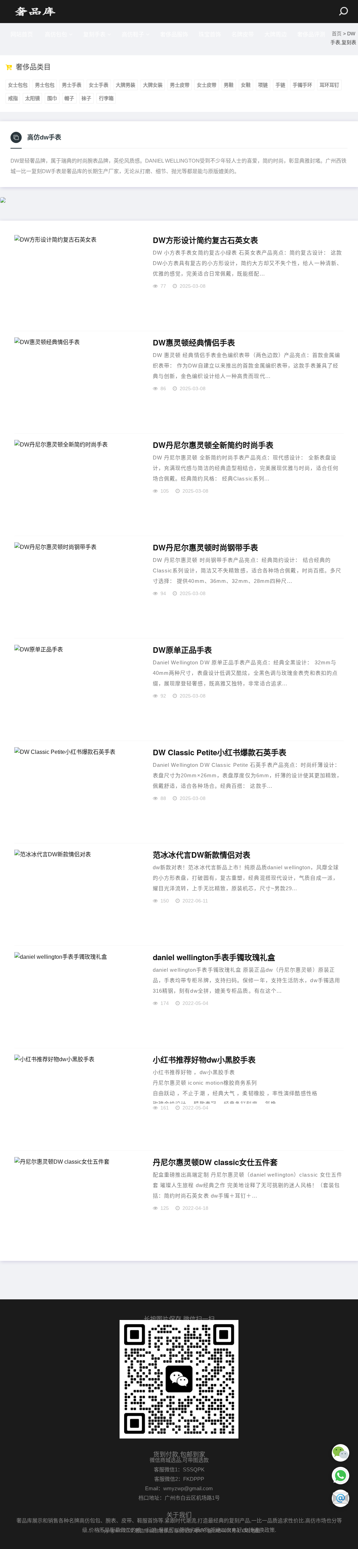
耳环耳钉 (329, 85)
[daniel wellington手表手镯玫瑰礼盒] (75, 997)
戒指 (13, 98)
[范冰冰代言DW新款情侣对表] (75, 894)
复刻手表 (94, 34)
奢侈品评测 (311, 34)
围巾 (52, 98)
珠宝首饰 (210, 34)
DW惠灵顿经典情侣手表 (194, 342)
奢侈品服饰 (174, 34)
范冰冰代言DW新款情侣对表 (201, 855)
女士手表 (98, 85)
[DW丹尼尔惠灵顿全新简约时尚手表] (75, 484)
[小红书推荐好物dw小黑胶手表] (75, 1099)
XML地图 (250, 1530)
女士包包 (18, 85)
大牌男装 (125, 85)
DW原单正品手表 (182, 650)
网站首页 (21, 34)
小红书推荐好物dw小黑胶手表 (204, 1060)
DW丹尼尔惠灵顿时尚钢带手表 (205, 547)
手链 (280, 85)
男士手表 (71, 85)
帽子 (69, 98)
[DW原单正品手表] (75, 689)
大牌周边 (275, 34)
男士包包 (45, 85)
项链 (263, 85)
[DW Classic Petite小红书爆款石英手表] (75, 792)
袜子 (86, 98)
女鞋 (246, 85)
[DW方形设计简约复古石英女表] (75, 279)
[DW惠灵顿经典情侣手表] (75, 382)
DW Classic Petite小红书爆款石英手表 (219, 752)
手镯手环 (302, 85)
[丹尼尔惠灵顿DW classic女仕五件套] (75, 1202)
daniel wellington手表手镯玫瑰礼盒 (214, 957)
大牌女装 (153, 85)
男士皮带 (179, 85)
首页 (337, 33)
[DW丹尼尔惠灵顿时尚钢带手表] (75, 587)
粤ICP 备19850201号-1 (217, 1530)
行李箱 (106, 98)
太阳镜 (32, 98)
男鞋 (229, 85)
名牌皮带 (242, 34)
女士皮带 (206, 85)
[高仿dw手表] (35, 11)
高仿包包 (56, 34)
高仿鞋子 (133, 34)
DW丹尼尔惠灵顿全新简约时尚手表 (213, 445)
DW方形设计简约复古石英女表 (205, 240)
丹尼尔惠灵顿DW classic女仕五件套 (215, 1162)
